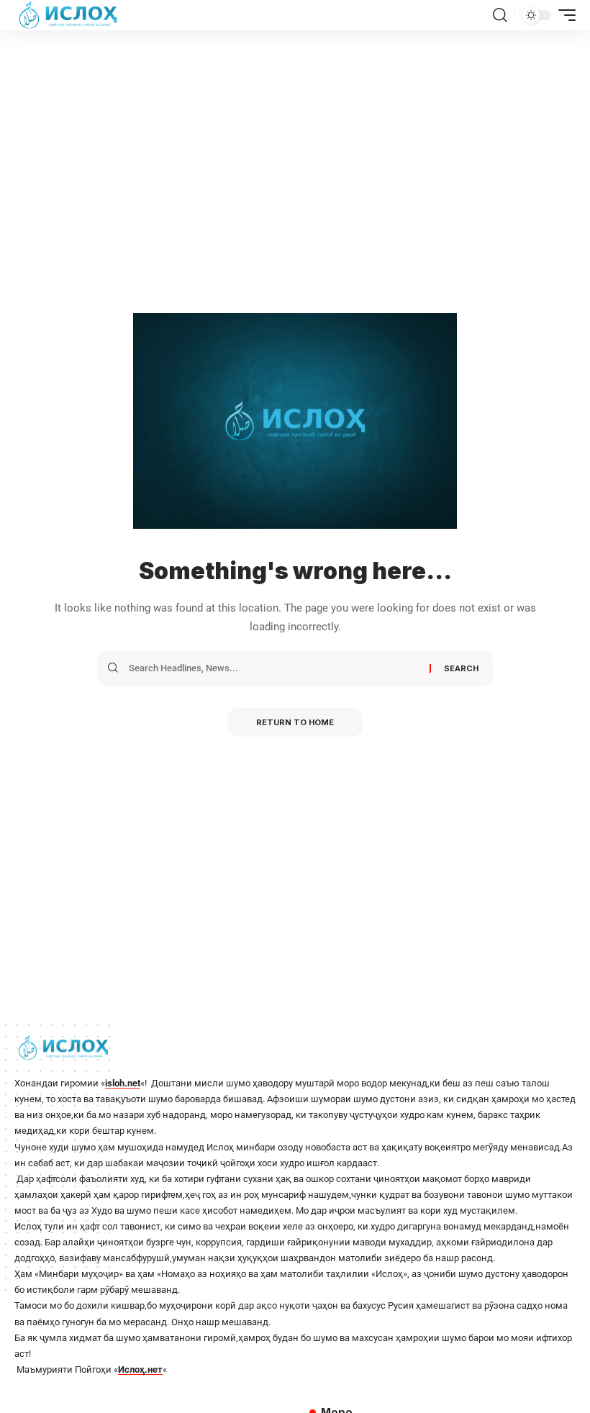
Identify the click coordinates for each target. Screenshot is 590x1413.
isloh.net (122, 1083)
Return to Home (295, 722)
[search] (500, 15)
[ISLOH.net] (69, 15)
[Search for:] (274, 668)
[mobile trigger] (563, 15)
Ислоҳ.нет (140, 1369)
